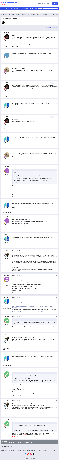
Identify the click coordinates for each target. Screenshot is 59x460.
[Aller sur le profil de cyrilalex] (6, 170)
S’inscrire (55, 3)
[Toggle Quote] (14, 169)
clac (7, 51)
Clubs (21, 11)
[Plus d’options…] (56, 33)
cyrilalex (6, 166)
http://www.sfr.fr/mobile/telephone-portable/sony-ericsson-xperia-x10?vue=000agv (28, 311)
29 (7, 61)
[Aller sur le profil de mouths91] (6, 105)
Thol (6, 250)
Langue (18, 456)
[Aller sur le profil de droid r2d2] (3, 22)
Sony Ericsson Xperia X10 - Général (19, 23)
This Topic (52, 8)
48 (7, 176)
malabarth (6, 316)
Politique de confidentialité (26, 456)
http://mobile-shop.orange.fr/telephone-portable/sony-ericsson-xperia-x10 (26, 302)
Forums (2, 11)
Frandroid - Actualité (5, 8)
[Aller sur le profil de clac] (6, 55)
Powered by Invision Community (29, 458)
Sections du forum (23, 8)
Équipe (7, 11)
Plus (36, 8)
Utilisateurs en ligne (14, 11)
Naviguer (31, 8)
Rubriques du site (14, 8)
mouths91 (6, 101)
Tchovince (7, 65)
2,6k (7, 326)
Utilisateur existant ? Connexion (44, 3)
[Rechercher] (57, 8)
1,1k (7, 75)
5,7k (7, 260)
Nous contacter (35, 456)
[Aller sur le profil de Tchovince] (6, 70)
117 (7, 42)
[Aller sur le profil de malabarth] (6, 320)
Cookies (40, 456)
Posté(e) (16, 32)
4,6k (7, 211)
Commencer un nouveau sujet (51, 27)
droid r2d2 (9, 21)
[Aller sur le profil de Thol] (6, 254)
